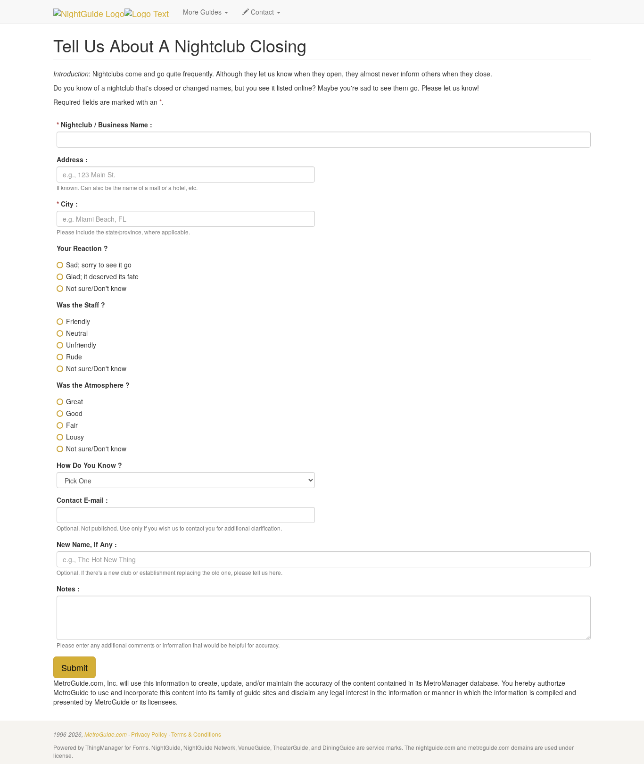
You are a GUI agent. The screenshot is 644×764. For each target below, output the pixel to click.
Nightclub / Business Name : (104, 124)
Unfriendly (81, 344)
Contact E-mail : (82, 500)
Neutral (77, 333)
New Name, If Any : (87, 544)
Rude (74, 356)
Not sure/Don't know (96, 288)
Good (74, 413)
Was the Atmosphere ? (93, 385)
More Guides (203, 12)
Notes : (68, 588)
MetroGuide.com (105, 734)
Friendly (78, 321)
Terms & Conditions (196, 734)
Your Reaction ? (82, 248)
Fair (72, 425)
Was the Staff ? (81, 304)
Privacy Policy (149, 734)
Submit (74, 667)
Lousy (75, 436)
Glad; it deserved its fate (102, 276)
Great (74, 401)
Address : (72, 159)
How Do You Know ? (89, 465)
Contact (262, 12)
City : (67, 203)
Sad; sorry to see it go (99, 264)
